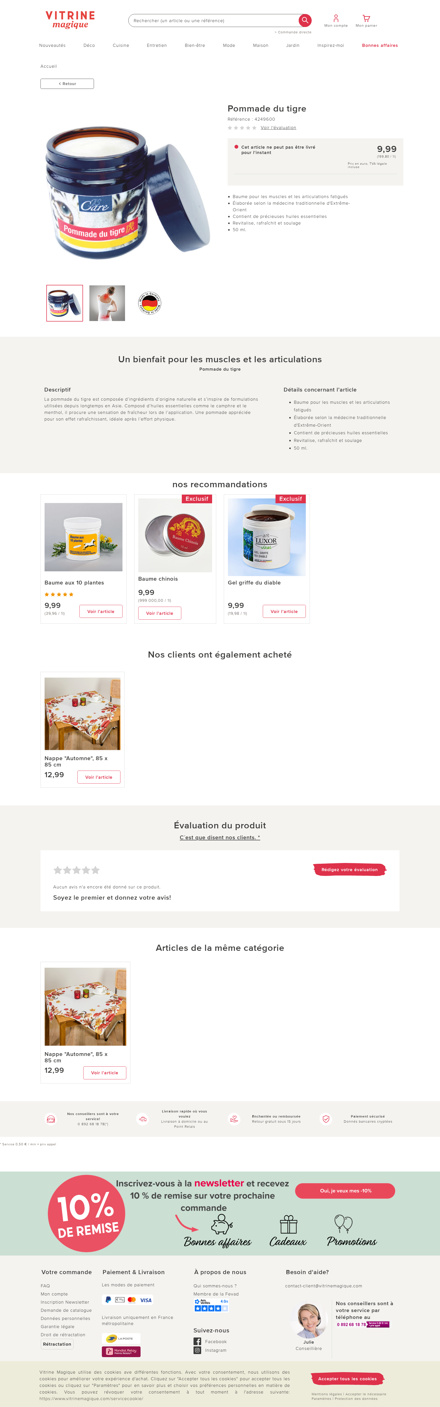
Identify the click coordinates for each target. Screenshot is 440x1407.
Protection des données (356, 1399)
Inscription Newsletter (65, 1302)
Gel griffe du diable (254, 582)
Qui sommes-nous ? (215, 1286)
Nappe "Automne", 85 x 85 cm (76, 761)
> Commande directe (293, 32)
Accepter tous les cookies (347, 1379)
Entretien (157, 45)
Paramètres (321, 1399)
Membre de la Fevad (216, 1294)
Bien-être (195, 45)
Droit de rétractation (63, 1335)
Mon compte (54, 1294)
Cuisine (121, 45)
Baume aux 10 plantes (74, 582)
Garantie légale (58, 1326)
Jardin (293, 45)
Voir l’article (101, 611)
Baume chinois (158, 579)
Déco (89, 45)
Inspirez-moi (331, 45)
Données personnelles (65, 1318)
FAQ (45, 1286)
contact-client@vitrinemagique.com (323, 1286)
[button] (67, 1272)
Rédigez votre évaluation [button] (350, 869)
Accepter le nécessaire (366, 1394)
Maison (261, 45)
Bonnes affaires (380, 45)
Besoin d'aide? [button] (307, 1272)
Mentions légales (327, 1394)
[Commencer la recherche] (305, 20)
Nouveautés (52, 45)
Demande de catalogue (66, 1310)
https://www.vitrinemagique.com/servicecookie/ (91, 1398)
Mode (229, 45)
